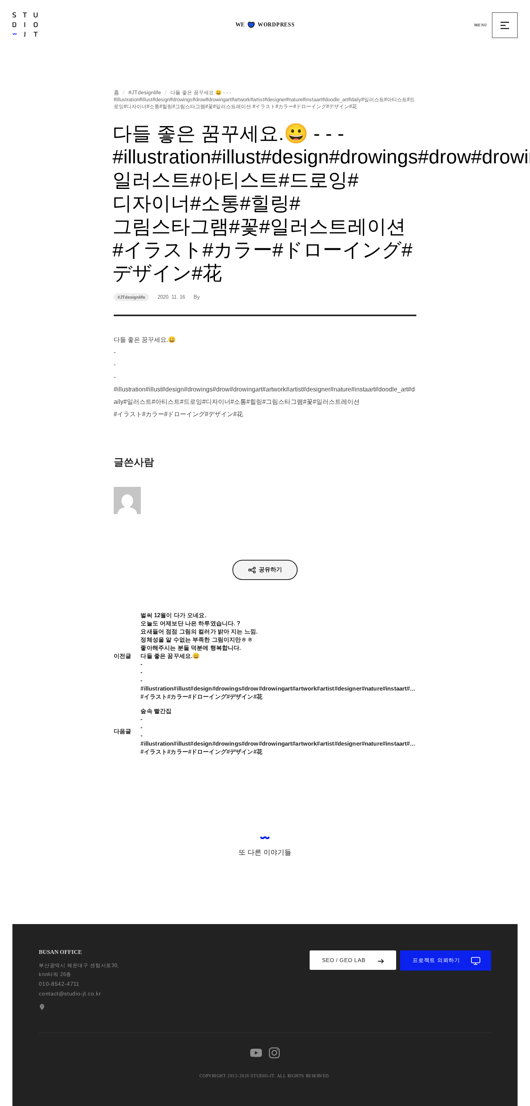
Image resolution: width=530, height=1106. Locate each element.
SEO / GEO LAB (343, 960)
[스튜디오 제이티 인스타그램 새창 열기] (274, 1053)
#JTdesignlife (144, 92)
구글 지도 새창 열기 (41, 1007)
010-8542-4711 (59, 984)
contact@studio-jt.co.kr (70, 993)
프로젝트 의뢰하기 (436, 960)
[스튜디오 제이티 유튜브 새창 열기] (256, 1053)
